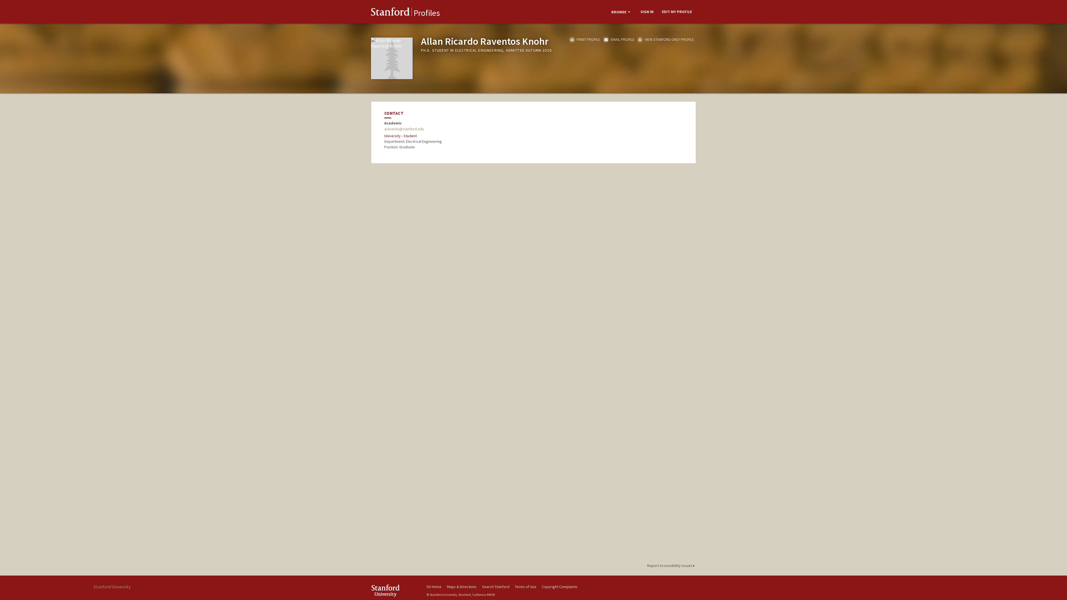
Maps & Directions (462, 586)
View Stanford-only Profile (669, 39)
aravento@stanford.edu (404, 128)
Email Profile (622, 39)
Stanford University (394, 591)
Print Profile (588, 39)
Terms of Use (525, 586)
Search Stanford (495, 586)
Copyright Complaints (559, 586)
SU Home (434, 586)
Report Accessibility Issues (670, 565)
